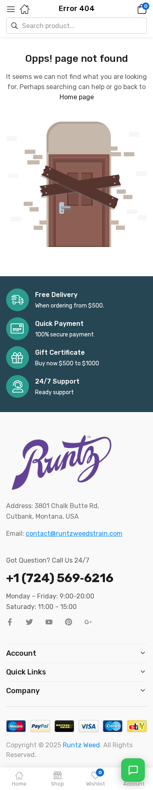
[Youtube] (49, 622)
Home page (77, 97)
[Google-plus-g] (88, 622)
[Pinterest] (68, 622)
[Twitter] (29, 622)
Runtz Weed (81, 745)
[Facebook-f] (9, 622)
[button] (130, 9)
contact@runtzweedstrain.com (74, 533)
